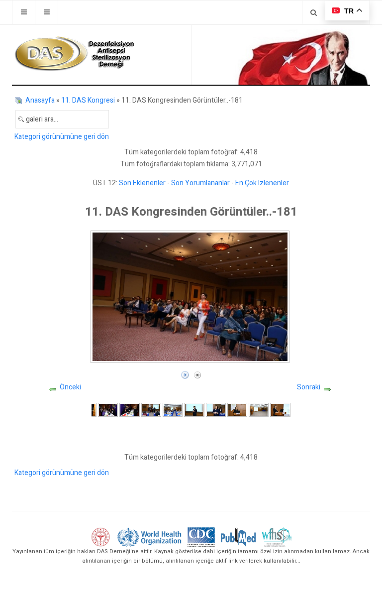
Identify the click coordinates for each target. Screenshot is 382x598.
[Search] (313, 12)
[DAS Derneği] (74, 53)
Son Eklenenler (142, 183)
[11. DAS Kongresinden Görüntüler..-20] (259, 409)
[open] (23, 12)
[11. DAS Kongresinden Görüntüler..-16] (173, 409)
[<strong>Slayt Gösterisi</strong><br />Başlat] (185, 372)
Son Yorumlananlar (200, 183)
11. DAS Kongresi (88, 100)
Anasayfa (40, 100)
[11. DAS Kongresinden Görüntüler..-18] (216, 409)
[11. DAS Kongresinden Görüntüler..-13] (108, 409)
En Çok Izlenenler (262, 183)
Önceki (70, 387)
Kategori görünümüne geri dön (61, 136)
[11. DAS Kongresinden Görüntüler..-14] (129, 409)
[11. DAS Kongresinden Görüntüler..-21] (280, 409)
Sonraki (308, 387)
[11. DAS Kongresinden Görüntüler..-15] (151, 409)
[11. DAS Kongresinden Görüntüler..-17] (194, 409)
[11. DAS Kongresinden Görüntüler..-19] (237, 409)
